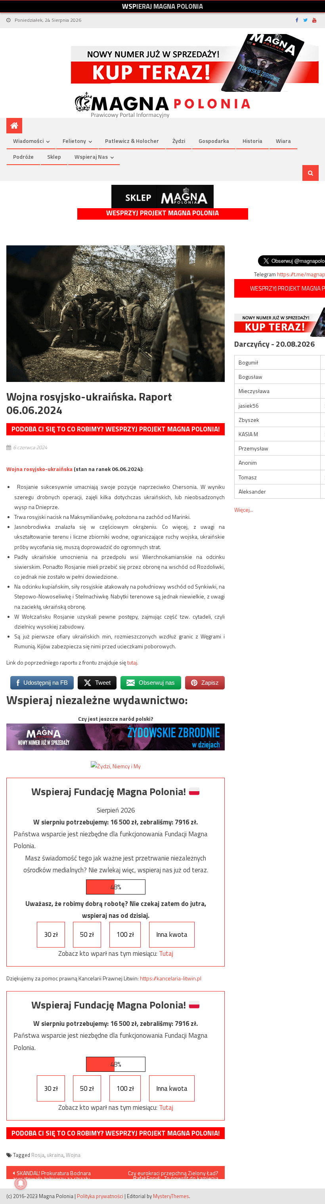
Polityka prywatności (100, 1196)
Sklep (54, 156)
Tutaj (166, 953)
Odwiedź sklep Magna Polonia (162, 196)
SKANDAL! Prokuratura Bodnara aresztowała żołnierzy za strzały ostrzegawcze (52, 1174)
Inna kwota (171, 934)
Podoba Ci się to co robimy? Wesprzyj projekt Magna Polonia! (115, 429)
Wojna (73, 1155)
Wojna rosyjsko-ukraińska (39, 469)
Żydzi (178, 141)
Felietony (74, 141)
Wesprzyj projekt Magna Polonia (162, 213)
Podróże (23, 156)
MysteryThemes (171, 1196)
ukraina (55, 1155)
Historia (252, 141)
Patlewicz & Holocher (132, 141)
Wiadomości (28, 141)
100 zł (125, 934)
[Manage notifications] (20, 1183)
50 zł (87, 934)
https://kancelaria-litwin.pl (170, 978)
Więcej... (243, 509)
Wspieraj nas (91, 156)
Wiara (283, 141)
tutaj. (132, 662)
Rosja (37, 1155)
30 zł (51, 934)
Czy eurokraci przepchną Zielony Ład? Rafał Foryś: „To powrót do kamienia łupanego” (173, 1174)
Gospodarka (214, 141)
